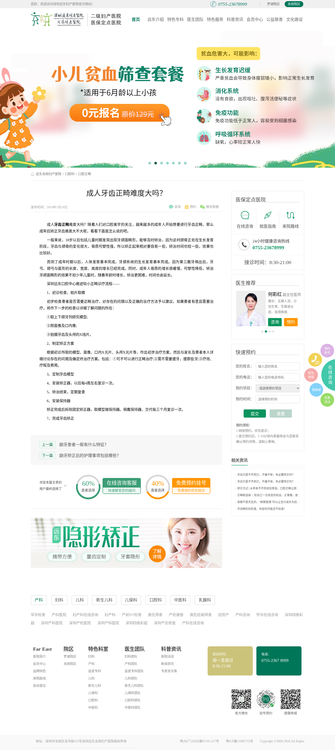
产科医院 (59, 615)
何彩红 (275, 294)
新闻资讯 (167, 663)
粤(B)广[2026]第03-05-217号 (199, 741)
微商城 (316, 389)
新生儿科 (94, 685)
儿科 (91, 678)
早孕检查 (38, 615)
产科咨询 (242, 615)
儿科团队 (131, 678)
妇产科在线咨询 (85, 615)
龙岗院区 (294, 4)
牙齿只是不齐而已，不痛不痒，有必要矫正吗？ (266, 474)
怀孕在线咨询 (267, 615)
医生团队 (195, 19)
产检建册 (176, 615)
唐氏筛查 (155, 615)
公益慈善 (274, 19)
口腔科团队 (133, 700)
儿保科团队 (133, 693)
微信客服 (212, 206)
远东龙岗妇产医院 (48, 174)
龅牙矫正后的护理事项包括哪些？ (90, 455)
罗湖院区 (273, 4)
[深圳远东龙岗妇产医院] (76, 19)
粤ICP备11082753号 (239, 741)
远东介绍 (155, 19)
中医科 (93, 707)
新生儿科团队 (134, 685)
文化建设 (294, 19)
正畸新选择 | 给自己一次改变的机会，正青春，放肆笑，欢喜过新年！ (269, 495)
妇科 (91, 656)
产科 (91, 663)
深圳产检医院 (80, 623)
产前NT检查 (132, 615)
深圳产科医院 (52, 623)
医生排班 (311, 375)
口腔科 (70, 174)
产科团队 (131, 663)
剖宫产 (223, 615)
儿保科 (93, 693)
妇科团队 (131, 656)
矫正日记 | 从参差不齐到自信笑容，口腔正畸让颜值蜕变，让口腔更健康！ (269, 488)
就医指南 (268, 226)
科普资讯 (235, 19)
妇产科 (110, 615)
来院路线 (290, 226)
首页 (136, 19)
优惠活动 (327, 399)
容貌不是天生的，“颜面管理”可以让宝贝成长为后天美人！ (269, 502)
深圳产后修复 (165, 623)
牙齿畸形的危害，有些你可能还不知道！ (261, 509)
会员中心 (255, 19)
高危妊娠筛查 (201, 615)
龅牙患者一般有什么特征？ (83, 444)
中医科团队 (133, 707)
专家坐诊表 (169, 671)
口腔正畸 (84, 174)
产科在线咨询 (193, 623)
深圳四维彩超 (136, 623)
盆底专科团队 (134, 671)
